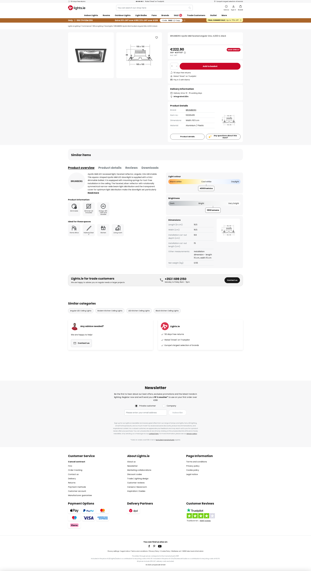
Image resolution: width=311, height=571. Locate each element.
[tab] (81, 168)
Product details (109, 168)
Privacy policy (192, 466)
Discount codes (134, 474)
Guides (142, 491)
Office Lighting (98, 26)
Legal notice (192, 474)
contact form (154, 434)
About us (131, 461)
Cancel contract (76, 461)
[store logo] (76, 7)
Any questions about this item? (225, 136)
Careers (131, 487)
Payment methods (77, 487)
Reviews (131, 168)
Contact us (232, 280)
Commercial (86, 26)
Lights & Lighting (74, 26)
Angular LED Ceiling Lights (80, 310)
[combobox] (154, 8)
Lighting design (141, 478)
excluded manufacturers (165, 440)
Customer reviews (136, 482)
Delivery (72, 478)
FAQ (70, 466)
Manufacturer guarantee (80, 495)
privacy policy (192, 434)
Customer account (77, 491)
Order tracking (75, 470)
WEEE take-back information (193, 551)
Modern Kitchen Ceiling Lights (109, 310)
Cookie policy (192, 470)
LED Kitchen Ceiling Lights (139, 310)
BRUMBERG (191, 110)
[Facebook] (151, 546)
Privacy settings (113, 551)
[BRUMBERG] (76, 181)
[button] (156, 37)
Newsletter (132, 466)
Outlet (213, 15)
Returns (71, 482)
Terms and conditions (196, 461)
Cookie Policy (165, 551)
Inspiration (132, 491)
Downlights (109, 26)
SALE (176, 15)
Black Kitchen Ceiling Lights (167, 310)
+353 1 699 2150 (175, 279)
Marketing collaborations (139, 470)
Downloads (150, 168)
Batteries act (176, 551)
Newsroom (142, 487)
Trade (130, 478)
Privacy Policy (154, 551)
